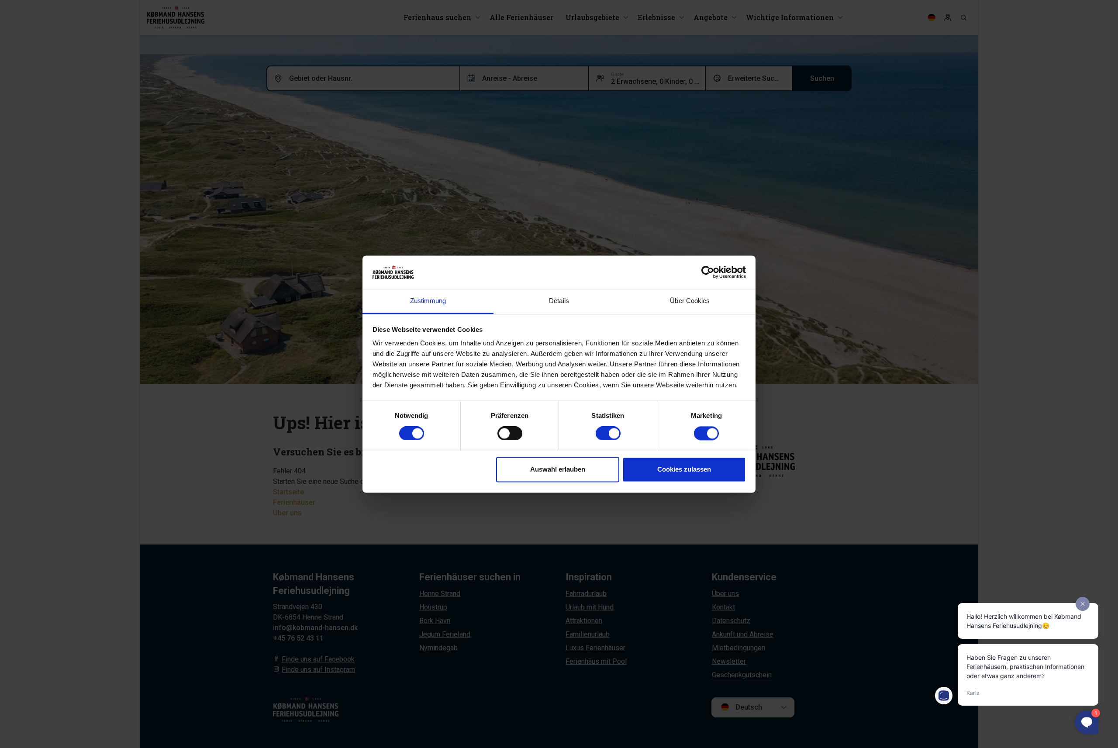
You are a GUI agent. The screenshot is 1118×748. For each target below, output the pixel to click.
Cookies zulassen (684, 469)
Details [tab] (559, 301)
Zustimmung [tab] (428, 301)
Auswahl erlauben (557, 469)
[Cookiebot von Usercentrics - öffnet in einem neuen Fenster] (707, 272)
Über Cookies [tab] (690, 301)
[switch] (509, 433)
